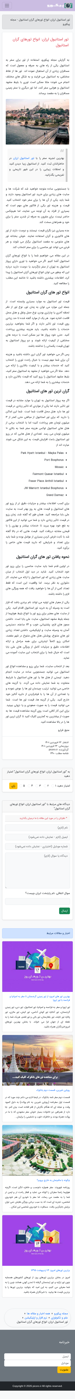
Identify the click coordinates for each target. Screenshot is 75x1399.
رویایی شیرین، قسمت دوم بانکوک (53, 1090)
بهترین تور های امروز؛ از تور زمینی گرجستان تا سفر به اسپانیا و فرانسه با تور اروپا (40, 998)
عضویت (64, 1370)
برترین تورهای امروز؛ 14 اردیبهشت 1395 (50, 1270)
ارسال (64, 911)
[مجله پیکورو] (60, 5)
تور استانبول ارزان (23, 158)
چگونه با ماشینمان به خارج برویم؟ (53, 1180)
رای (13, 786)
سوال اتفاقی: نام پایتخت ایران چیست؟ (47, 893)
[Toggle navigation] (7, 5)
